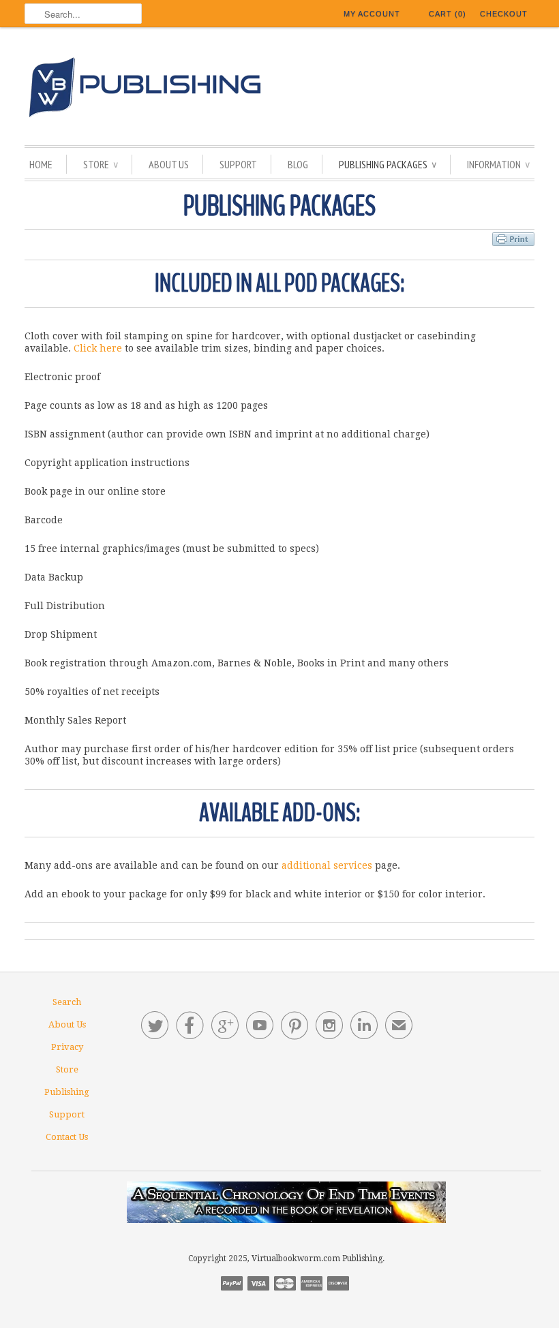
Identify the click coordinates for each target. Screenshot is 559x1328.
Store (100, 164)
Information (498, 164)
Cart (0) (447, 14)
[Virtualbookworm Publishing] (279, 90)
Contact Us (67, 1137)
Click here (98, 348)
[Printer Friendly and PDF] (513, 237)
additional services (327, 865)
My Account (372, 14)
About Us (169, 164)
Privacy (67, 1047)
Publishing (66, 1092)
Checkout (504, 14)
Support (238, 164)
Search (66, 1002)
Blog (298, 164)
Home (40, 164)
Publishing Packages (387, 164)
